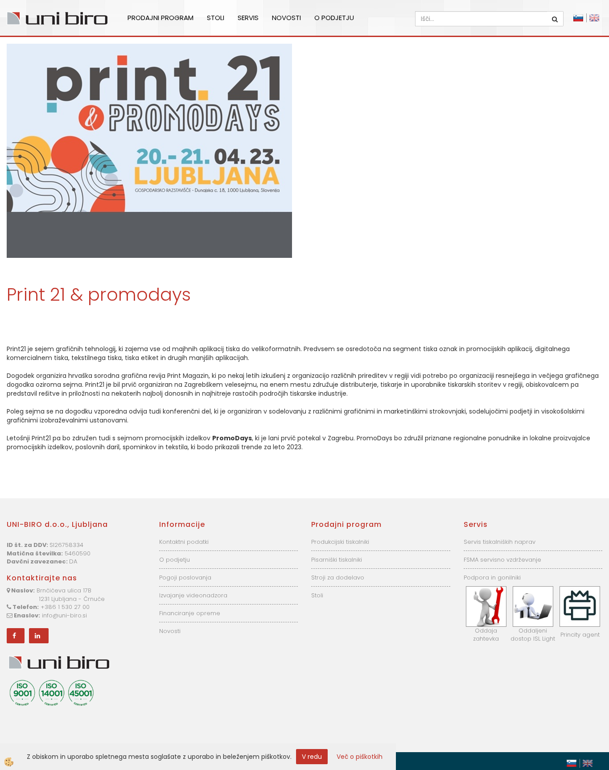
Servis (248, 17)
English (594, 17)
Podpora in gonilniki (492, 577)
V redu (312, 756)
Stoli (215, 17)
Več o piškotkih (360, 756)
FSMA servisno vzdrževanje (502, 559)
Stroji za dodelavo (337, 577)
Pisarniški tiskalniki (336, 559)
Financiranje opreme (189, 613)
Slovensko (578, 17)
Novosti (286, 17)
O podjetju (334, 17)
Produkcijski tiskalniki (340, 542)
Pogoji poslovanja (185, 577)
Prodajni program (160, 17)
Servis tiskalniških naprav (499, 542)
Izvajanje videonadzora (193, 595)
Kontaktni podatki (184, 542)
